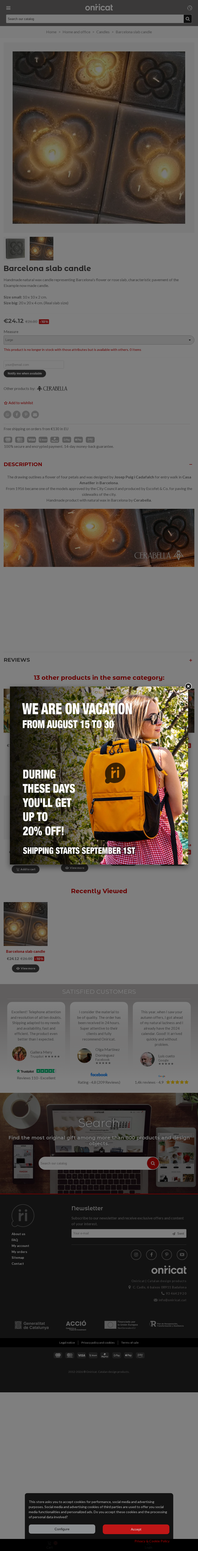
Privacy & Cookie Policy (152, 1541)
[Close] (188, 686)
